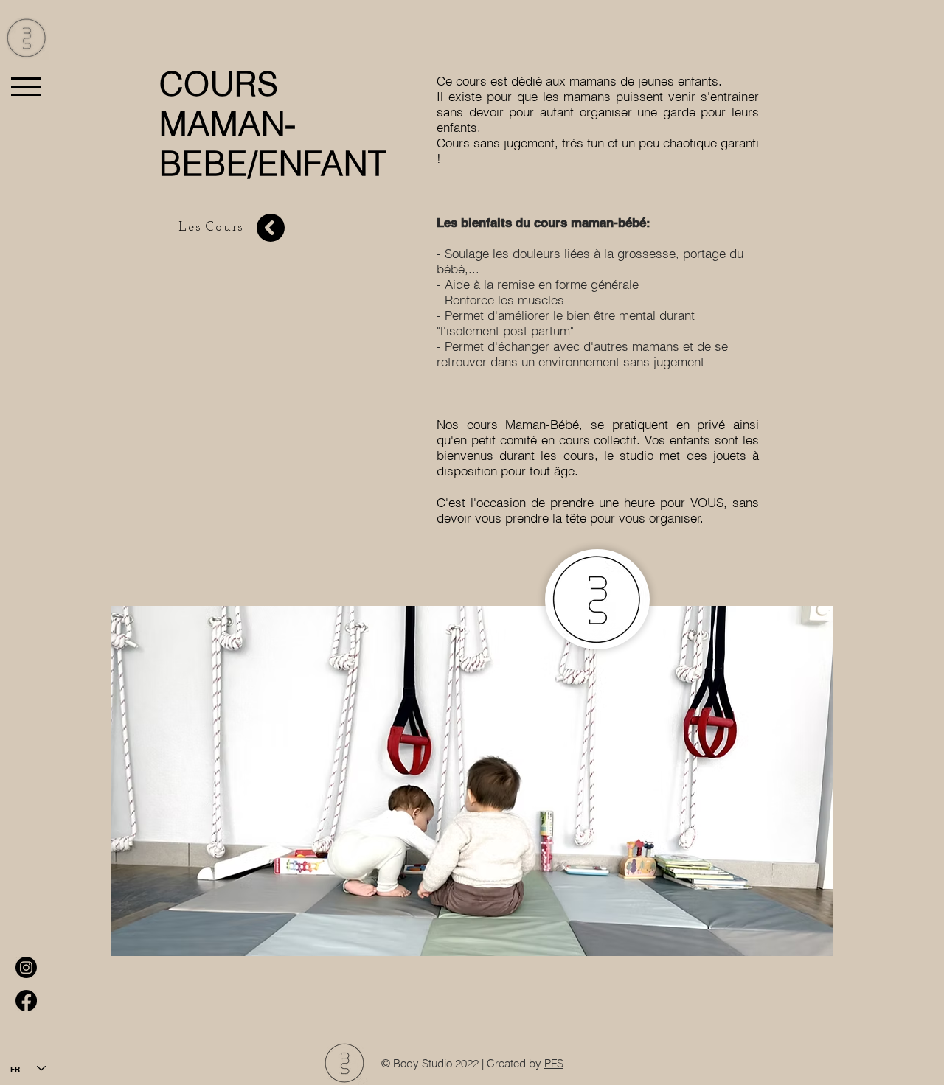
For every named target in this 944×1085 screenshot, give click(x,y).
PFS (553, 1063)
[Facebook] (26, 1000)
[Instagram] (26, 967)
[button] (26, 86)
